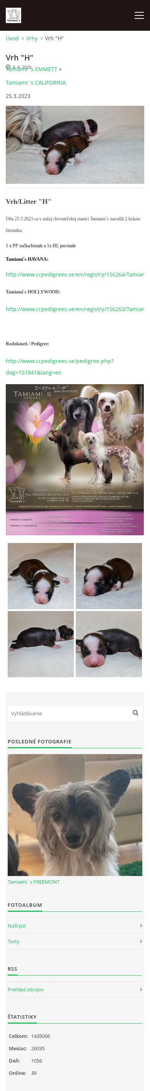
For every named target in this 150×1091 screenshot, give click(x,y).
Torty (14, 941)
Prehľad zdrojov (26, 989)
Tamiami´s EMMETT (31, 69)
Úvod (12, 38)
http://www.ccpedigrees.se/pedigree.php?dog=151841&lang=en (59, 366)
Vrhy (32, 38)
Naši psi (16, 925)
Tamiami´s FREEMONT (34, 881)
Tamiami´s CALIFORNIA (36, 82)
